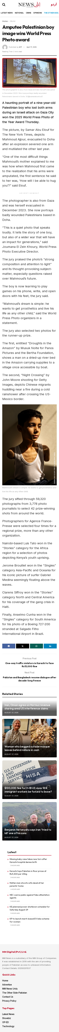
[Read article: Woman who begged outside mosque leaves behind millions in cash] (29, 738)
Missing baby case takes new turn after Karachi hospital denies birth (28, 860)
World (12, 21)
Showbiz (6, 1018)
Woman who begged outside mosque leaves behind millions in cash (27, 748)
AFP (20, 47)
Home (5, 21)
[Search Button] (3, 4)
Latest (4, 13)
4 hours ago (15, 889)
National (19, 13)
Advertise (7, 984)
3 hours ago (15, 865)
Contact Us (7, 996)
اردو (54, 4)
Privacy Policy (9, 1000)
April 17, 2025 (32, 47)
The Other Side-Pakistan (14, 992)
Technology (8, 1026)
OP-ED (5, 1022)
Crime (28, 13)
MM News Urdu (10, 988)
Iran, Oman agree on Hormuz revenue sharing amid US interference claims (27, 706)
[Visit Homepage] (26, 4)
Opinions (37, 13)
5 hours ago (15, 901)
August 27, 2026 (11, 712)
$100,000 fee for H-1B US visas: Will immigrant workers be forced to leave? (28, 789)
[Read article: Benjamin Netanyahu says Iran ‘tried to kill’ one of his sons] (29, 821)
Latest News (8, 1014)
